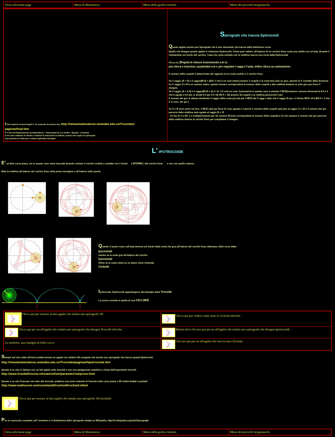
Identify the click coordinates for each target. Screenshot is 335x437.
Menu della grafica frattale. (160, 4)
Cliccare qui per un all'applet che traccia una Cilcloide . (210, 341)
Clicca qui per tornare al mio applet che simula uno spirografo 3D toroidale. (65, 398)
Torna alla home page (18, 4)
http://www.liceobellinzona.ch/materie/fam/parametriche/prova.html (48, 373)
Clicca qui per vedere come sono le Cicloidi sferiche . (209, 315)
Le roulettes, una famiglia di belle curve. (30, 342)
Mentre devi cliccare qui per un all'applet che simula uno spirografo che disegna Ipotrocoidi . (233, 329)
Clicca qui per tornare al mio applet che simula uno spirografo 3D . (63, 314)
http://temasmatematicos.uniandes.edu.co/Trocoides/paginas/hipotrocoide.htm (55, 362)
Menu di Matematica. (87, 4)
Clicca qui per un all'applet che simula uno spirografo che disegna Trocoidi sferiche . (71, 329)
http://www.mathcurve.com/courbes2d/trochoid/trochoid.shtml (44, 385)
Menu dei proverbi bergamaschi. (250, 4)
